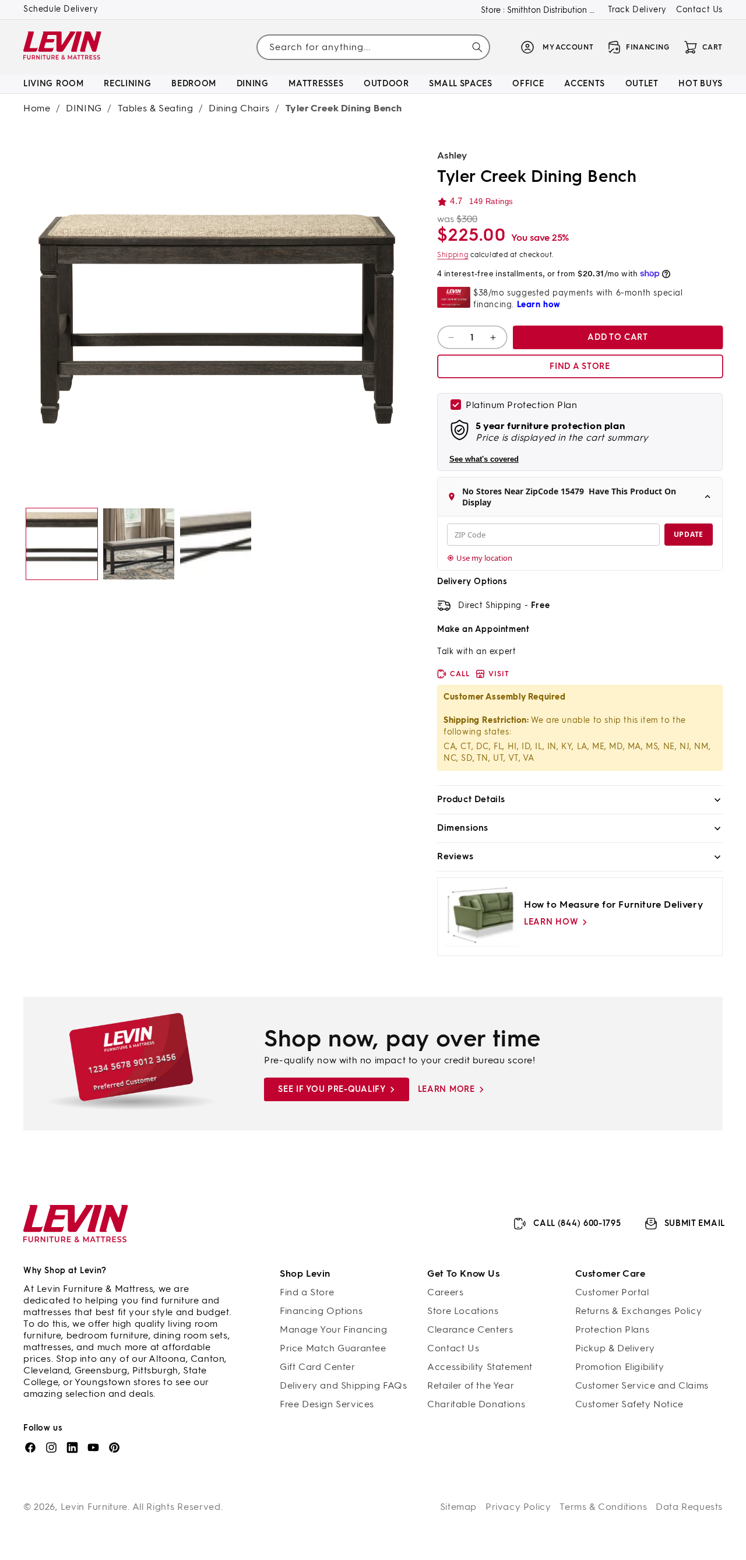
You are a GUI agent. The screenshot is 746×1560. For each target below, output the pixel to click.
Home (36, 108)
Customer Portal (612, 1292)
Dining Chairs (239, 108)
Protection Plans (612, 1329)
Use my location (484, 558)
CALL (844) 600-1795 (577, 1223)
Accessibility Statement (480, 1366)
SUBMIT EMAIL (694, 1223)
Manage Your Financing (334, 1329)
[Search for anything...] (477, 47)
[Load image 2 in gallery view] (138, 543)
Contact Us (699, 10)
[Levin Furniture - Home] (62, 47)
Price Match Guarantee (333, 1348)
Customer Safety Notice (629, 1404)
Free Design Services (327, 1404)
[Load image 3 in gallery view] (215, 543)
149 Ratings (491, 201)
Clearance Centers (470, 1329)
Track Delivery (637, 10)
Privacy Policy (518, 1506)
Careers (445, 1292)
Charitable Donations (476, 1404)
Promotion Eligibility (619, 1366)
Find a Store (307, 1292)
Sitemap (458, 1506)
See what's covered (484, 459)
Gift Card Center (318, 1366)
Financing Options (321, 1310)
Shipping (453, 255)
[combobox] (373, 46)
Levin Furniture (94, 1506)
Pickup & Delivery (615, 1348)
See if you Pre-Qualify (331, 1089)
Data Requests (689, 1506)
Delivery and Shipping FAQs (343, 1385)
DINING (84, 108)
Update (688, 534)
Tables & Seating (155, 108)
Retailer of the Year (470, 1385)
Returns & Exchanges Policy (638, 1310)
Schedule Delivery (60, 9)
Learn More (446, 1089)
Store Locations (462, 1310)
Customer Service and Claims (642, 1385)
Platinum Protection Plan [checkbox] (521, 404)
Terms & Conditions (603, 1506)
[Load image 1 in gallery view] (61, 543)
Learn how (551, 922)
